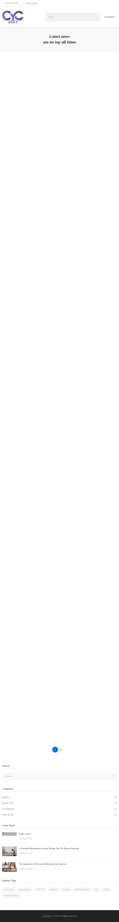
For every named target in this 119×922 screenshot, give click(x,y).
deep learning (25, 889)
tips (96, 889)
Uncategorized (59, 809)
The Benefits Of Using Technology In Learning (30, 723)
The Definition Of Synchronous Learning (27, 658)
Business (59, 797)
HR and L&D (59, 803)
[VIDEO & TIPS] (9, 848)
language (53, 889)
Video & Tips (59, 815)
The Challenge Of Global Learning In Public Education (34, 560)
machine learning (82, 889)
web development (11, 895)
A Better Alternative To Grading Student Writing (31, 389)
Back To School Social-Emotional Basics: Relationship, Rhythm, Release (42, 527)
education (40, 889)
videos (106, 889)
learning (66, 889)
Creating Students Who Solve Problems (26, 691)
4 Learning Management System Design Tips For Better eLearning (39, 179)
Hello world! (13, 74)
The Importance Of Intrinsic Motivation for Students (32, 284)
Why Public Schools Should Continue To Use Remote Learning (38, 625)
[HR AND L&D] (9, 864)
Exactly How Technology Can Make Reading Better (32, 592)
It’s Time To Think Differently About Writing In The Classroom (38, 494)
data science (9, 889)
